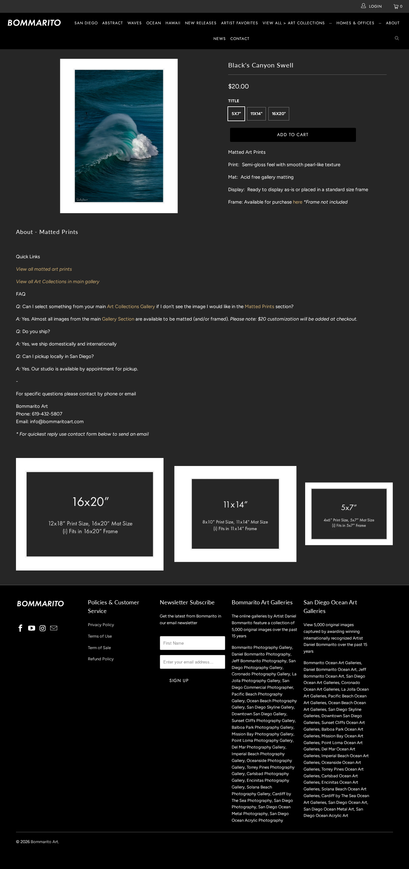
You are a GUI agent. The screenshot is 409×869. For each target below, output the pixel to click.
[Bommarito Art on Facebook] (21, 629)
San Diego (86, 23)
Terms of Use (100, 636)
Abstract (112, 23)
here (297, 202)
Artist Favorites (239, 23)
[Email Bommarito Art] (54, 629)
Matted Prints (259, 306)
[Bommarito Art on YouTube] (32, 629)
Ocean (153, 23)
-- (330, 23)
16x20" (279, 113)
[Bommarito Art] (36, 23)
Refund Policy (101, 658)
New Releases (201, 23)
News (219, 39)
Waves (134, 23)
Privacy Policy (101, 624)
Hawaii (173, 23)
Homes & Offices (355, 23)
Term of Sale (99, 647)
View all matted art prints (44, 269)
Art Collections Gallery (131, 306)
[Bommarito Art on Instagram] (43, 629)
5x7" (236, 113)
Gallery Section (118, 319)
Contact (240, 39)
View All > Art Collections (294, 23)
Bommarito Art (44, 841)
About (393, 23)
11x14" (256, 113)
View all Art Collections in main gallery (57, 281)
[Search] (396, 39)
